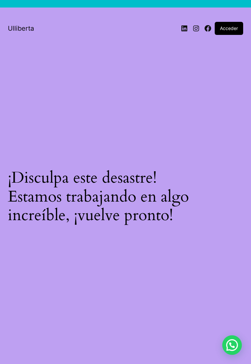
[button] (232, 345)
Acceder (229, 28)
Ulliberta (21, 28)
